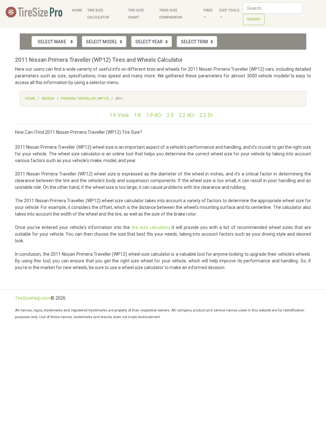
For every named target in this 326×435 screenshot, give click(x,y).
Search (253, 19)
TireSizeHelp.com (33, 298)
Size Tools (229, 10)
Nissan (48, 98)
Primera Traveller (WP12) (85, 98)
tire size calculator (150, 227)
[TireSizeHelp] (34, 14)
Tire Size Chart (136, 13)
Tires (208, 10)
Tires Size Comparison (170, 13)
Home (77, 10)
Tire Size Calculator (98, 13)
